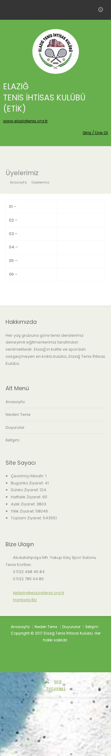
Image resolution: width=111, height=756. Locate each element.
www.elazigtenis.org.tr (25, 121)
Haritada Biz (25, 600)
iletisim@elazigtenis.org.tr (38, 593)
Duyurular (15, 427)
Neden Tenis (18, 414)
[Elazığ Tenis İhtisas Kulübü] (55, 72)
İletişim (12, 440)
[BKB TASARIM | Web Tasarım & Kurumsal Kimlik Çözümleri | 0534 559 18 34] (55, 752)
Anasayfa (15, 402)
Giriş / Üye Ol (95, 133)
